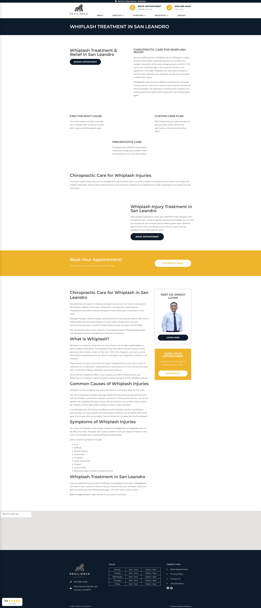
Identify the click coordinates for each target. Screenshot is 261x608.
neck (151, 71)
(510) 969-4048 (183, 6)
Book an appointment (80, 494)
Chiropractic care (141, 82)
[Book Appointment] (132, 7)
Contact (181, 15)
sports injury (135, 345)
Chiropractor (140, 483)
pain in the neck (79, 185)
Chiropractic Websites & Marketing (180, 606)
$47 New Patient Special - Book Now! (132, 1)
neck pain (150, 230)
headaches (120, 428)
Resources (160, 15)
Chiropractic (144, 49)
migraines (134, 428)
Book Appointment (149, 6)
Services (117, 15)
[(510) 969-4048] (169, 7)
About (100, 15)
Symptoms (138, 15)
